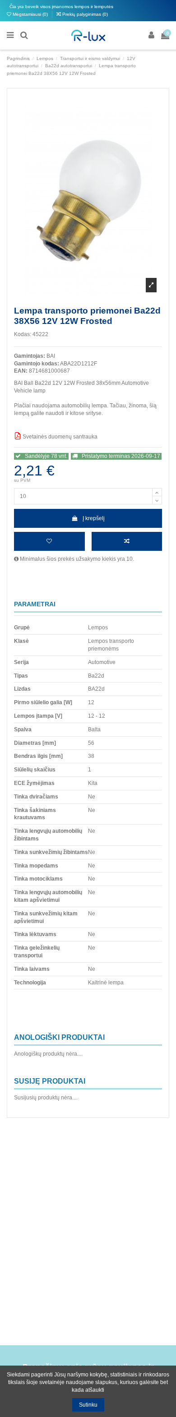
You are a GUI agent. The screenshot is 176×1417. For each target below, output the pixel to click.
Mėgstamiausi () (30, 14)
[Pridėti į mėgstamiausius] (49, 541)
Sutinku (88, 1405)
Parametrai (35, 604)
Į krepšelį (94, 518)
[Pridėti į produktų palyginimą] (127, 541)
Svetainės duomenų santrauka (59, 437)
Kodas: (22, 334)
